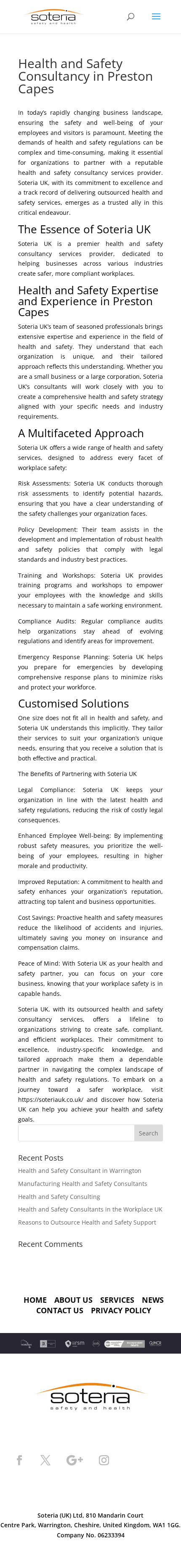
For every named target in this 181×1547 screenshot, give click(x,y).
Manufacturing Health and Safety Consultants (82, 1184)
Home (35, 1300)
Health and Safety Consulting (59, 1197)
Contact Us (59, 1310)
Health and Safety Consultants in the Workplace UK (90, 1209)
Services (117, 1300)
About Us (73, 1300)
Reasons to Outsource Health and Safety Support (87, 1222)
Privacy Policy (121, 1310)
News (153, 1300)
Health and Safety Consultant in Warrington (79, 1171)
